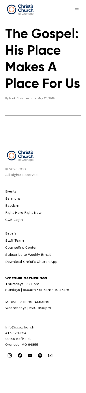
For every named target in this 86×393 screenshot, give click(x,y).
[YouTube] (30, 355)
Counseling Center (21, 247)
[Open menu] (77, 9)
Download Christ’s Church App (31, 261)
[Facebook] (19, 355)
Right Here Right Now (23, 212)
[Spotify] (40, 355)
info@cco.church (19, 327)
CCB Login (14, 219)
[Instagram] (9, 355)
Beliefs (11, 233)
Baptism (12, 205)
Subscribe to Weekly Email (28, 254)
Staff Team (14, 240)
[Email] (50, 355)
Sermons (13, 198)
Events (10, 191)
